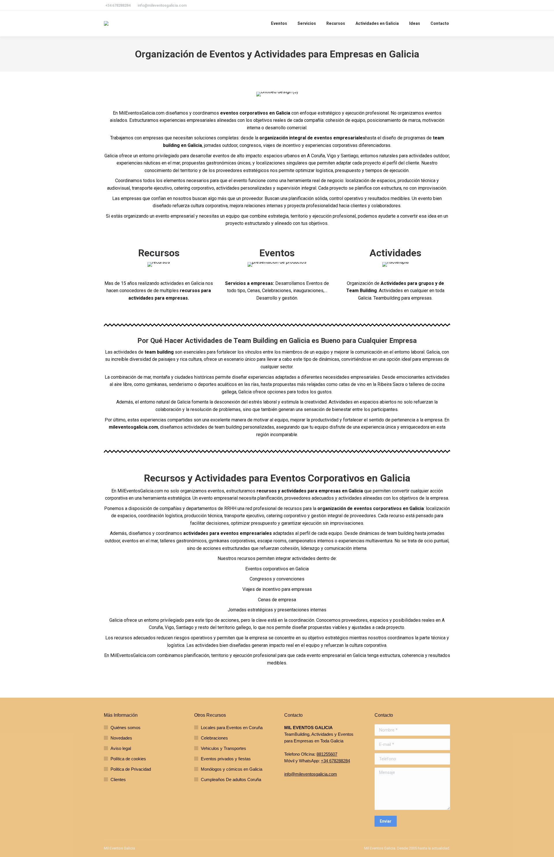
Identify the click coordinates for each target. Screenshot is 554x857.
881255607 (327, 754)
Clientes (118, 779)
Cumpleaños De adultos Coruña (231, 779)
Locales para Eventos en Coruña (232, 727)
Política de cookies (128, 758)
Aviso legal (121, 748)
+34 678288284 (335, 760)
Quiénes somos (126, 727)
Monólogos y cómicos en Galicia (231, 769)
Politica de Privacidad (131, 769)
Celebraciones (214, 737)
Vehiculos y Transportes (223, 748)
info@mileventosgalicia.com (310, 774)
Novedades (121, 737)
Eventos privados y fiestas (226, 758)
